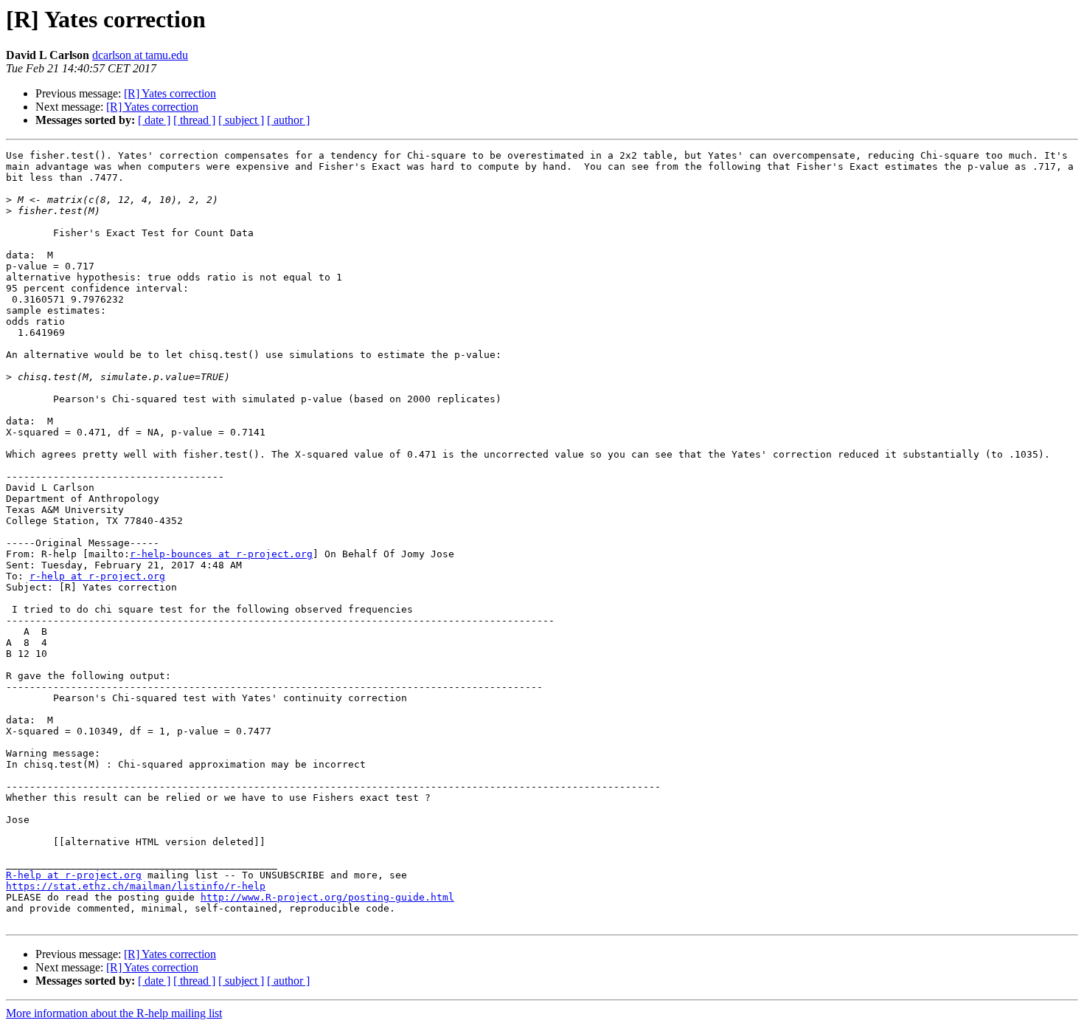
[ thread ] (194, 120)
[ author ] (288, 120)
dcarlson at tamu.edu (140, 55)
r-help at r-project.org (97, 576)
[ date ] (154, 120)
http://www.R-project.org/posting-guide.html (327, 897)
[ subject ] (241, 120)
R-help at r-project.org (74, 875)
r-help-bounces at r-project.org (221, 554)
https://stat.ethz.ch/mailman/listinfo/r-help (135, 886)
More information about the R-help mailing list (114, 1013)
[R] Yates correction (170, 93)
